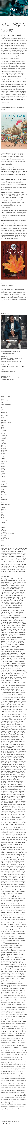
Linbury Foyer (4, 862)
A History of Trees (18, 289)
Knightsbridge (17, 849)
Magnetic (3, 877)
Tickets (21, 1061)
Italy (2, 474)
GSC (2, 784)
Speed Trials (6, 1000)
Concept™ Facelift (17, 694)
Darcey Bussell (17, 708)
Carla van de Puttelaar (7, 661)
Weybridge (3, 532)
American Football (15, 600)
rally (22, 949)
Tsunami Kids (3, 1069)
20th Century (15, 588)
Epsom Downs (18, 742)
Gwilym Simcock (13, 791)
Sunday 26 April (4, 1011)
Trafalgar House (18, 1066)
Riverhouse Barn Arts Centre (12, 961)
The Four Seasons (12, 1040)
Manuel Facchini (15, 879)
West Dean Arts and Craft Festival (18, 1090)
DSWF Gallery (18, 726)
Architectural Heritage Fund (16, 610)
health (14, 799)
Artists (3, 614)
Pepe (24, 926)
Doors (11, 721)
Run (21, 969)
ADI (15, 595)
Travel (2, 524)
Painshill (3, 492)
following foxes (22, 761)
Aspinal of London (18, 614)
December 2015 (5, 567)
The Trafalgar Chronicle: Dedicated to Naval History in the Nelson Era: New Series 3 (12, 291)
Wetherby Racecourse (14, 1094)
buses (14, 654)
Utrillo (22, 1076)
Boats (16, 632)
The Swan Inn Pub (9, 1055)
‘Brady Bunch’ (19, 1108)
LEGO (9, 861)
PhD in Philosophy (15, 931)
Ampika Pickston (13, 602)
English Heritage (14, 741)
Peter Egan (18, 928)
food (16, 763)
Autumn (3, 617)
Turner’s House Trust (15, 1071)
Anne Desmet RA (6, 605)
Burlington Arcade (6, 655)
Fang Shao (23, 751)
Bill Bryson (4, 630)
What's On (3, 535)
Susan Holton (19, 1016)
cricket (14, 704)
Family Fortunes (21, 749)
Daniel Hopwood (5, 579)
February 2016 (13, 566)
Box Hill (17, 639)
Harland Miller (7, 798)
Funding (3, 769)
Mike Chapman (15, 891)
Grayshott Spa (11, 782)
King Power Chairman (12, 846)
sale (25, 971)
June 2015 (23, 569)
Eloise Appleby (19, 739)
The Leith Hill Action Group (9, 1045)
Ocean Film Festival (20, 912)
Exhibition (10, 748)
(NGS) (3, 587)
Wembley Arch (3, 1090)
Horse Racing (4, 469)
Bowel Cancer (10, 639)
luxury (2, 876)
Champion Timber (16, 666)
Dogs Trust (3, 443)
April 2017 (17, 559)
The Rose (13, 1052)
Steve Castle (13, 1002)
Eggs (15, 733)
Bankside (15, 620)
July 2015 (18, 569)
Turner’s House (5, 1071)
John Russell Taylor (20, 834)
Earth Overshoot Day (6, 729)
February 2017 (4, 561)
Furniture (3, 456)
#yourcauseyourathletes (17, 585)
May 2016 (20, 564)
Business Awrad (5, 656)
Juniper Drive (14, 837)
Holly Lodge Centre (11, 807)
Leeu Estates (20, 859)
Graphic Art (3, 782)
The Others (17, 1049)
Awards (2, 414)
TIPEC (10, 1064)
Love (6, 872)
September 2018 (5, 553)
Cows (5, 701)
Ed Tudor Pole (15, 731)
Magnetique (9, 877)
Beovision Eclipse (12, 629)
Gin (2, 776)
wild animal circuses (18, 1097)
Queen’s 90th (17, 947)
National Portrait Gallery (6, 902)
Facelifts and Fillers (5, 749)
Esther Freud (20, 744)
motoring (3, 895)
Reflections (13, 950)
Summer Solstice (11, 1009)
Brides (24, 642)
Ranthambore (4, 950)
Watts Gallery (21, 1087)
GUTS (23, 789)
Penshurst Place (4, 926)
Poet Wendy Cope (13, 938)
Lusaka (23, 874)
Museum (8, 896)
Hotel (19, 814)
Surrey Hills (19, 1012)
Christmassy (4, 684)
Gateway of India (5, 772)
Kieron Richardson (7, 844)
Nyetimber (8, 910)
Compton (23, 692)
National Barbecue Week (12, 898)
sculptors (22, 978)
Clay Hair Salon (18, 687)
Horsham (11, 811)
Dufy (11, 728)
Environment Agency (9, 742)
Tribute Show (3, 1068)
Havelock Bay (4, 799)
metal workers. (7, 889)
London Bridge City (10, 866)
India (6, 822)
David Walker (12, 713)
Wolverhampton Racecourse (16, 1102)
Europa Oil (16, 579)
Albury (15, 599)
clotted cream (14, 689)
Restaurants (4, 499)
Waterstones (13, 1087)
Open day (22, 914)
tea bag (18, 1019)
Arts (2, 409)
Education (3, 448)
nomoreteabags (7, 909)
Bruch (22, 653)
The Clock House (18, 1033)
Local (2, 478)
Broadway (12, 648)
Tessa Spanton (14, 1021)
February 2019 (14, 549)
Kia (1, 844)
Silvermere (20, 992)
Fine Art (20, 757)
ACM (21, 594)
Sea (8, 980)
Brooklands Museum (6, 422)
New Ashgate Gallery (17, 905)
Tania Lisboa (7, 1019)
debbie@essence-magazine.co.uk (12, 364)
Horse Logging (21, 809)
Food (2, 455)
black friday (19, 630)
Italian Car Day (9, 826)
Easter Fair (8, 731)
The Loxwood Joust (9, 1047)
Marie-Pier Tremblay (9, 881)
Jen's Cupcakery (12, 831)
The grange (20, 1040)
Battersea (19, 624)
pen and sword (10, 289)
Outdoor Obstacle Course (17, 915)
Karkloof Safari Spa (10, 839)
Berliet (20, 629)
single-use (13, 995)
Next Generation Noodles (18, 907)
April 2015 (8, 571)
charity (2, 425)
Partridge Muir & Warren (21, 919)
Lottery (2, 872)
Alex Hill (6, 600)
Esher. (7, 744)
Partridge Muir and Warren (6, 921)
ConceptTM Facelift (6, 694)
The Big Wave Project (19, 1030)
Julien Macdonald (21, 835)
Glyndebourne (4, 778)
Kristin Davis (9, 851)
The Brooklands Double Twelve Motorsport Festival (13, 1031)
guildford (13, 784)
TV (1, 525)
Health (2, 463)
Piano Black (19, 933)
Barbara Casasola (12, 622)
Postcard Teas (8, 942)
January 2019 (21, 549)
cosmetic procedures (6, 437)
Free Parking (21, 766)
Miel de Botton (8, 891)
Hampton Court (20, 794)
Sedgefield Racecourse (12, 983)
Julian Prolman (12, 835)
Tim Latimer (6, 1064)
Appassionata (10, 607)
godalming (12, 778)
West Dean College (4, 1092)
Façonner (13, 749)
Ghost (7, 774)
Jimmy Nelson (4, 832)
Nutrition (3, 910)
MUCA (21, 895)
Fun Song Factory (21, 767)
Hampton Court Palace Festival (10, 796)
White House (3, 1097)
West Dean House (20, 1092)
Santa (15, 976)
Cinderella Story (12, 684)
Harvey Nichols (20, 798)
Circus (3, 685)
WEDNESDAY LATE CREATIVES (19, 1088)
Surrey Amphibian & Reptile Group (8, 1012)
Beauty (2, 417)
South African (19, 999)
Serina (10, 985)
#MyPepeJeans (5, 585)
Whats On (3, 537)
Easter (3, 731)
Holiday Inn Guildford (16, 806)
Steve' (23, 1002)
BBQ (13, 625)
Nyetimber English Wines (16, 910)
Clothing (3, 432)
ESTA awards (13, 744)
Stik (7, 1004)
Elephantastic (4, 450)
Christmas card (12, 682)
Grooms (23, 782)
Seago (2, 981)
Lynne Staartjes (8, 876)
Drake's (3, 726)
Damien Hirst (16, 706)
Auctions (3, 410)
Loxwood (21, 873)
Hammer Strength (11, 794)
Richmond (12, 957)
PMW (8, 936)
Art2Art (12, 612)
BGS (23, 629)
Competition (4, 433)
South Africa (13, 999)
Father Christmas (17, 752)
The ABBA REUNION (17, 1024)
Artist (16, 612)
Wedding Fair (3, 1088)
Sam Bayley (18, 973)
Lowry (16, 872)
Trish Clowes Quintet (16, 1068)
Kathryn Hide (7, 840)
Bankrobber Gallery (6, 620)
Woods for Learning (17, 1104)
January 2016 (21, 566)
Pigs (10, 935)
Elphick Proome (5, 741)
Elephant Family (21, 733)
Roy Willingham (4, 968)
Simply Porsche (7, 995)
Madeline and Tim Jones (19, 876)
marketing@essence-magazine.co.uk (13, 358)
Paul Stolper (16, 924)
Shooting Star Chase (13, 988)
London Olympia (16, 867)
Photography (13, 933)
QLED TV (11, 947)
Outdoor (3, 491)
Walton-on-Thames (19, 1085)
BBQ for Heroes (20, 625)
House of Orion (8, 816)
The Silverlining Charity (12, 1054)
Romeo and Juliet (9, 966)
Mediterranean (8, 886)
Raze (9, 950)
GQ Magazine (11, 781)
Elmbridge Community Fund (8, 739)
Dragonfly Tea (18, 724)
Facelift (20, 747)
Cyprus (22, 704)
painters (13, 919)
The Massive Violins (18, 1047)
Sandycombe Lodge (8, 976)
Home (2, 468)
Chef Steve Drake (5, 672)
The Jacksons (6, 1043)
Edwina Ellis (4, 733)
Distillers (11, 719)
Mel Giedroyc (22, 886)
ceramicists (4, 665)
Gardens (3, 458)
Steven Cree (3, 1004)
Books (15, 32)
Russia (5, 971)
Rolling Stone (22, 962)
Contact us (16, 1121)
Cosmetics (3, 438)
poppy (24, 940)
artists (21, 612)
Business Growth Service (17, 656)
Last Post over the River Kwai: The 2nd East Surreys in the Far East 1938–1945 (14, 299)
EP (12, 579)
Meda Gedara (14, 884)
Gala (5, 771)
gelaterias (23, 772)
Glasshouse (22, 776)
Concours (3, 696)
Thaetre (8, 1023)
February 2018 (21, 554)
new (11, 905)
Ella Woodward (22, 737)
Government (4, 781)
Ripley (2, 502)
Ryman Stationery (19, 971)
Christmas (3, 428)
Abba (9, 594)
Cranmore (17, 703)
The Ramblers (7, 1052)
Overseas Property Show (17, 917)
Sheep (14, 987)
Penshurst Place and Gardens (15, 926)
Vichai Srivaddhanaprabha (21, 1078)
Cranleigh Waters (9, 703)
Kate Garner (19, 839)
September (20, 983)
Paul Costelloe (9, 922)
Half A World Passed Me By (15, 793)
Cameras (18, 660)
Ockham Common (5, 914)
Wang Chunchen (7, 1087)
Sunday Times (11, 1011)
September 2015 (5, 569)
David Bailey (12, 709)
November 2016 (5, 563)
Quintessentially (4, 949)
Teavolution (8, 1021)
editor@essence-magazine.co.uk (12, 351)
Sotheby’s (8, 999)
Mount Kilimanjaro (11, 895)
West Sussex (5, 1094)
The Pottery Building (20, 1050)
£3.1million (10, 1108)
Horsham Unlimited (12, 814)
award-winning (10, 617)
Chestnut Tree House (14, 673)
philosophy (22, 931)
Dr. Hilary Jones (10, 724)
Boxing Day (9, 641)
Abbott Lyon (15, 594)
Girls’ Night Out (7, 776)
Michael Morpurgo (15, 889)
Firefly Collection (9, 759)
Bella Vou (21, 627)
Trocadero (23, 1068)
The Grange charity (6, 584)
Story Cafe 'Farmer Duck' (14, 1004)
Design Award (14, 718)
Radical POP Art (16, 949)
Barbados (3, 622)
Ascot (10, 614)
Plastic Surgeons (19, 935)
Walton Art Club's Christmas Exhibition (13, 1083)
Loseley (14, 871)
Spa (2, 510)
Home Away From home (11, 809)
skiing (2, 997)
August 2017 (20, 558)
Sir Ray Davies (20, 995)
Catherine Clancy (5, 663)
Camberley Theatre (9, 660)
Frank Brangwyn (5, 766)
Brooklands (19, 648)
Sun (16, 1009)
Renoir (18, 950)
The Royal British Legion (20, 1052)
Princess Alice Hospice (10, 943)
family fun (3, 751)
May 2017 (12, 559)
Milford (8, 893)
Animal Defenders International (14, 604)
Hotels (2, 471)
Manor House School (6, 879)
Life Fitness (21, 861)
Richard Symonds (5, 957)
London (3, 479)
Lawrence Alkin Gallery (16, 856)
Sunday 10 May (21, 1009)
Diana (2, 719)
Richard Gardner (14, 954)
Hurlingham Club (5, 821)
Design (2, 442)
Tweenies (8, 1073)
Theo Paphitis (9, 1061)
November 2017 (20, 556)
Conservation (4, 435)
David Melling (19, 709)
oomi (18, 914)
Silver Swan (14, 992)
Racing (10, 949)
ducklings (6, 728)
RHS (2, 501)
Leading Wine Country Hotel (19, 857)
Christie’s (16, 680)
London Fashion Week (6, 867)
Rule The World (15, 969)
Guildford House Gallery (12, 786)
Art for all (6, 612)
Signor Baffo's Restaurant (12, 990)
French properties (12, 767)
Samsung (3, 506)
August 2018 (12, 553)
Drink (2, 445)
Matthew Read (19, 882)
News (2, 487)
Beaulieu (3, 627)
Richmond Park (5, 959)
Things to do (14, 1061)
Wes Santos (9, 1090)
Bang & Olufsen (4, 415)
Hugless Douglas (5, 819)
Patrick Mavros (16, 921)
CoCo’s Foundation (6, 692)
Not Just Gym (19, 909)
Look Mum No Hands (6, 871)
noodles (13, 909)
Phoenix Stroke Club (5, 933)
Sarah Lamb (19, 976)
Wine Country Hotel (4, 1101)
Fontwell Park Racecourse (7, 762)
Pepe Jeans (4, 494)
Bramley (20, 641)
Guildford (3, 460)
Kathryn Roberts (15, 840)
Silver (9, 992)
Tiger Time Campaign (11, 1063)
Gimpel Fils (21, 774)
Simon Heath (19, 993)
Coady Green (11, 691)
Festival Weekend (20, 754)
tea (15, 1019)
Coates (18, 691)
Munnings (3, 896)
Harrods (14, 798)
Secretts (14, 981)
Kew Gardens (22, 842)
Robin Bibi (9, 962)
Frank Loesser (13, 766)
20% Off (8, 588)
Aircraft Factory (15, 597)
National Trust (4, 486)
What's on (23, 1096)
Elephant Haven (5, 734)
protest (6, 947)
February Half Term (5, 754)
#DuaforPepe (16, 584)
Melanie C (3, 888)
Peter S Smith (15, 929)
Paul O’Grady (10, 924)
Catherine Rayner (15, 663)
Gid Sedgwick (13, 774)
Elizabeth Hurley (9, 736)
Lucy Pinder (3, 874)
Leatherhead (5, 859)
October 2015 (20, 567)
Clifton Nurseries (5, 689)
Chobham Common (14, 679)
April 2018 (8, 554)
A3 (13, 592)
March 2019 (7, 549)
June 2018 (23, 553)
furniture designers (16, 769)
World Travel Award (4, 1106)
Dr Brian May (13, 723)
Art (1, 407)
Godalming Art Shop (21, 778)
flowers (13, 761)
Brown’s (7, 651)
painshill (7, 919)
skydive (6, 997)
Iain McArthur (20, 821)
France (10, 764)
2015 (21, 588)
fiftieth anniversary (18, 756)
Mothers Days (18, 893)
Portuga (2, 942)
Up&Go (19, 1076)
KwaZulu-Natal (16, 851)
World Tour (24, 1104)
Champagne (7, 666)
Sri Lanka (22, 1000)
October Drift (13, 914)
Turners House (18, 1069)
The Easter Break (17, 1038)
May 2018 (3, 554)
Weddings (3, 530)
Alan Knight (9, 599)
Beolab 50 (3, 629)
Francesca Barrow (18, 764)
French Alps (4, 767)
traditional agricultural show (9, 1066)
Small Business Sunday (14, 997)
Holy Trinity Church (15, 582)
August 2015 (12, 569)
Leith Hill (3, 476)
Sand (19, 974)
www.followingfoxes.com (13, 1106)
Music (2, 484)
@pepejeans (8, 590)
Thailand (13, 1023)
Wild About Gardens (5, 538)
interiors (3, 473)
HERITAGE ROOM (9, 802)
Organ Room (3, 915)
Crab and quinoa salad (14, 701)
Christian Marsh (9, 680)
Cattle (23, 663)
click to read (9, 313)
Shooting (6, 988)
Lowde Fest (11, 872)
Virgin (2, 529)
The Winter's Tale (19, 1059)
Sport (2, 512)
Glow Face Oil (4, 400)
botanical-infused (11, 637)
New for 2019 (7, 30)
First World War (20, 580)
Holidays (3, 466)
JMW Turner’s (12, 832)
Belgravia (14, 627)
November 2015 (13, 567)
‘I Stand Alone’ (6, 1109)
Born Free (3, 420)
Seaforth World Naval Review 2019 (17, 980)
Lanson (19, 852)
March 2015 (14, 571)
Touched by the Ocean (17, 1064)
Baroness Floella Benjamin (8, 624)
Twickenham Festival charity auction (16, 1075)
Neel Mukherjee (19, 903)
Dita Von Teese (18, 719)
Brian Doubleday (17, 642)
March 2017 (23, 559)
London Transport (13, 869)
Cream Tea (8, 704)
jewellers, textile (21, 831)
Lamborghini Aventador (11, 852)
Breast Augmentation (6, 642)
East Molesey (22, 729)
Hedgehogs (10, 801)
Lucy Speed (17, 874)
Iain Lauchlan (13, 821)
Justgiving (21, 837)
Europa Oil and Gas (6, 746)
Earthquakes (4, 446)
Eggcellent (10, 733)
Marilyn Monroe (18, 881)
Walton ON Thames (11, 1085)
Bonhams (4, 634)
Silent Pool (3, 509)
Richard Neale (15, 956)
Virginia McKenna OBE (20, 1080)
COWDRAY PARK (13, 699)
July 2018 (18, 553)
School (7, 978)
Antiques (3, 405)
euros (13, 746)
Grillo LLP (18, 782)
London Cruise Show (21, 866)
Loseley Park (4, 481)
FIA (12, 756)
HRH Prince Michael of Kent (17, 817)
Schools (3, 507)
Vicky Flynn (3, 1080)
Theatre (3, 522)
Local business (12, 864)
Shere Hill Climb (20, 987)
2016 (2, 402)
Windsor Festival (23, 1099)
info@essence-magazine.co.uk (11, 377)
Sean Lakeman (8, 981)
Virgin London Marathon (10, 1080)
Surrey (2, 517)
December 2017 (12, 556)
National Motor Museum (18, 900)
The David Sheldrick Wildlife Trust (13, 1037)
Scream (17, 978)
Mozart (17, 895)
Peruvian (13, 928)
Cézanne (10, 665)
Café (2, 660)
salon (2, 973)
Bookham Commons (19, 634)
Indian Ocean (13, 822)
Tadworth (18, 1018)
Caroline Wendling (19, 661)
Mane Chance (22, 877)
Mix (12, 893)
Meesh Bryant (15, 886)
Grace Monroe (19, 781)
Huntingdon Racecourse (16, 819)
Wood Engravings (10, 1104)
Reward (15, 952)
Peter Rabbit (8, 929)
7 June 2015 (9, 587)
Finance (3, 453)
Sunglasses (3, 515)
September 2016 (21, 563)
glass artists (15, 776)
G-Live (24, 769)
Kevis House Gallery (12, 842)
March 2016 (7, 566)
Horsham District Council (15, 812)
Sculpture (3, 980)
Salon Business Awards (9, 973)
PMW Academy (14, 936)
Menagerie (15, 888)
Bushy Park (20, 654)
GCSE (18, 772)
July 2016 (10, 564)
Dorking (16, 721)
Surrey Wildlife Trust (9, 1016)
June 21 (8, 837)
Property (3, 497)
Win (9, 1099)
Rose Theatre (16, 966)
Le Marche (8, 857)
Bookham (10, 634)
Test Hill (20, 1021)
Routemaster (23, 966)
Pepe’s (8, 928)
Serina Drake (16, 985)
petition (21, 929)
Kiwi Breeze (10, 849)
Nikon (2, 489)
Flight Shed (8, 761)
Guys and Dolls (5, 791)
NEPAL (7, 905)
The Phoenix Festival (10, 1050)
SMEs (21, 997)
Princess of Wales (22, 943)
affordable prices (5, 597)
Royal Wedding (8, 969)
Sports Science (16, 1000)
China (2, 427)
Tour (22, 1064)
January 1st (16, 829)
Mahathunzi (15, 877)
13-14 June (16, 587)
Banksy (21, 620)
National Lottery (9, 900)
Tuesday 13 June (10, 1069)
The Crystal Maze (10, 1035)
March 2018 (14, 554)
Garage (9, 771)
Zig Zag (6, 1108)
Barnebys (21, 622)
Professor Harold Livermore (7, 945)
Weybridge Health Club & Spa (8, 533)
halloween (3, 794)
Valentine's (3, 527)
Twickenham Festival (5, 1075)
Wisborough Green (12, 1101)
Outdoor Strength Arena (6, 917)
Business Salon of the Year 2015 (9, 658)
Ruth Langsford (11, 971)
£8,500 (14, 1108)
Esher (2, 744)
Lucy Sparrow (10, 874)
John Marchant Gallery (10, 834)
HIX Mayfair (7, 806)
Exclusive (3, 747)
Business (3, 423)
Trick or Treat (9, 1068)
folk (17, 761)
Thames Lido (4, 520)
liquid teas (16, 862)
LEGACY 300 (4, 861)
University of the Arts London (11, 1076)
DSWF (12, 726)
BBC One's (7, 625)
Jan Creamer (9, 829)
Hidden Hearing (18, 802)
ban (11, 619)
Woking (2, 540)
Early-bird (22, 728)
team (22, 1019)
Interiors (12, 824)
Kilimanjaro (15, 844)
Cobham (23, 691)
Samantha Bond (8, 974)
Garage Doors (14, 771)
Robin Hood (15, 962)
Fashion (3, 451)
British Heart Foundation (7, 644)
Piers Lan (6, 935)
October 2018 (21, 551)
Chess (5, 673)
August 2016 (4, 564)
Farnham (3, 753)
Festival (13, 754)
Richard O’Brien (22, 956)
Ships (2, 988)
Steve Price (19, 1002)
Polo (2, 496)
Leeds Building (13, 859)
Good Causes (16, 779)
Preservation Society (17, 942)
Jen (6, 831)
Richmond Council (19, 957)
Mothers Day (4, 483)
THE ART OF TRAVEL (14, 1026)
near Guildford (12, 903)
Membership (9, 888)
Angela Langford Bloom (6, 404)
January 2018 (4, 556)
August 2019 (4, 548)
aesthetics (20, 595)
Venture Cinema (13, 1078)
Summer (14, 1007)
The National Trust (10, 1049)
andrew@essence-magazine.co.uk (12, 361)
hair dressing (4, 793)
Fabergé (16, 747)
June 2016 (15, 564)
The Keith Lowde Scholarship (16, 1043)
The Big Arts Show (10, 1030)
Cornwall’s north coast (7, 697)
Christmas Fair (21, 682)
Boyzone (15, 641)
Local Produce (20, 864)
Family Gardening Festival (13, 751)
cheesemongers (21, 670)
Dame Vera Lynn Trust (6, 706)
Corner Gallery (19, 696)
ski (24, 995)
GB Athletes (13, 772)
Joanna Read (19, 832)
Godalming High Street (6, 779)
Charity (2, 399)
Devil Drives (22, 718)
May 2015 (3, 571)
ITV (22, 827)
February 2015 (21, 571)
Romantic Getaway (5, 964)
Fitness (16, 759)
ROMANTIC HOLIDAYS (15, 964)
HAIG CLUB (4, 461)
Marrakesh (12, 882)
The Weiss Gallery (11, 1059)
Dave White (5, 709)
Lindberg (10, 862)
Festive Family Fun (5, 756)
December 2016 (20, 561)
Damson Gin (9, 708)
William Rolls (5, 1099)
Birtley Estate (11, 630)
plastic (13, 935)
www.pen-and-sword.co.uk (7, 285)
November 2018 (13, 551)
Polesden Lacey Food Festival (12, 940)
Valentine (2, 1078)
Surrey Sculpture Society (11, 1014)
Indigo (19, 822)
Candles (24, 660)
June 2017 (6, 559)
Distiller (6, 719)
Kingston (3, 849)
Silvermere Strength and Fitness (8, 993)
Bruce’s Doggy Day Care (13, 653)
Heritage (3, 465)
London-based (21, 869)
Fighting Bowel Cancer (6, 757)
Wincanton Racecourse (15, 1099)
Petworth (7, 931)
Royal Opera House (5, 504)
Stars (2, 514)
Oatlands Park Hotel (10, 912)
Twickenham (13, 1073)
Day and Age (8, 714)
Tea (2, 519)
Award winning (4, 412)
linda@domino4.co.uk (9, 371)
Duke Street (16, 728)
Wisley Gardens (21, 1101)
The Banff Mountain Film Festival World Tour (15, 1028)
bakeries (6, 619)
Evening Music (19, 746)
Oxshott (2, 919)
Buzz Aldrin (22, 658)
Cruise (2, 440)
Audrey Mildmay (17, 615)
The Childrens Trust (10, 1033)
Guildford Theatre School (14, 789)
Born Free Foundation (12, 636)
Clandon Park (4, 430)
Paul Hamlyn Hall (16, 922)
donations (6, 721)
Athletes (3, 615)
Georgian (3, 774)
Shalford (9, 987)
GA (2, 771)
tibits (18, 1061)
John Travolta (4, 835)
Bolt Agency (22, 632)
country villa (4, 699)
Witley (2, 1103)
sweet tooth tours (11, 1018)
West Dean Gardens (12, 1092)
